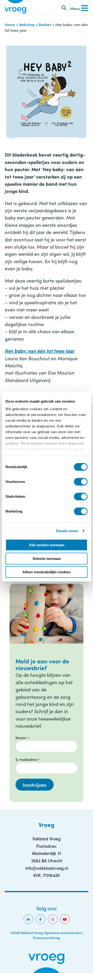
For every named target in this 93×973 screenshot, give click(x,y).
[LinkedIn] (28, 919)
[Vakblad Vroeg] (15, 8)
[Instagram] (52, 919)
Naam (22, 737)
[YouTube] (65, 919)
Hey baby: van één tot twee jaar (39, 350)
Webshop (27, 24)
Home (10, 24)
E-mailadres (27, 759)
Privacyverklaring (46, 937)
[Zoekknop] (64, 7)
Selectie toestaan (46, 559)
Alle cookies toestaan (46, 545)
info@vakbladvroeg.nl (46, 868)
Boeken (45, 24)
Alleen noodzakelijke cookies (46, 572)
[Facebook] (40, 919)
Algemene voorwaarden (62, 932)
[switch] (81, 482)
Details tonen (67, 531)
